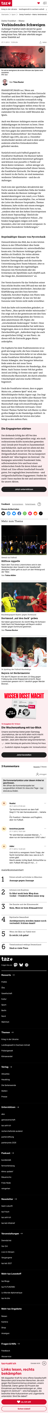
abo (3, 1114)
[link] (9, 9)
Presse (4, 1097)
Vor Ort (4, 1246)
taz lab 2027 (6, 1263)
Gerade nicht (35, 1363)
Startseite (5, 14)
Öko (3, 988)
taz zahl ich (6, 1125)
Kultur (4, 999)
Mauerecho (6, 1177)
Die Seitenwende (8, 1085)
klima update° (7, 1171)
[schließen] (44, 1363)
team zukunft (7, 1206)
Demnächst (6, 1240)
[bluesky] (21, 966)
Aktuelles (5, 1074)
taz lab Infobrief (8, 1223)
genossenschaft (8, 1120)
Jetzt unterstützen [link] (24, 489)
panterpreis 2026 (8, 1143)
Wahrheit (5, 1022)
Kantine (4, 1322)
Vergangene (6, 1258)
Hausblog (5, 1079)
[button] (45, 3)
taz (7, 959)
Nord (3, 1016)
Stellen (4, 1091)
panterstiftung (7, 1137)
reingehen (5, 1188)
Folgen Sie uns (6, 965)
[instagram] (27, 966)
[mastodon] (16, 966)
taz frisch (5, 1212)
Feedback (5, 1351)
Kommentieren (17, 504)
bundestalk (6, 1160)
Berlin (3, 1010)
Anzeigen (5, 1333)
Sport (14, 14)
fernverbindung (8, 1166)
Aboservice (6, 1356)
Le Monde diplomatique (11, 1293)
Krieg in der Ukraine (10, 1039)
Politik (4, 982)
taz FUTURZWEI (8, 1287)
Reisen (4, 1316)
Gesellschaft (6, 993)
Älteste (44, 767)
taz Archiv (5, 1298)
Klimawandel (6, 1056)
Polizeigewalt (7, 1051)
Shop (3, 1328)
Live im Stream (7, 1252)
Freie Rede (6, 1183)
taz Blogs (5, 1281)
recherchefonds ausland (11, 1131)
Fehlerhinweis (30, 504)
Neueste (36, 767)
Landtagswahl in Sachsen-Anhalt (15, 1045)
